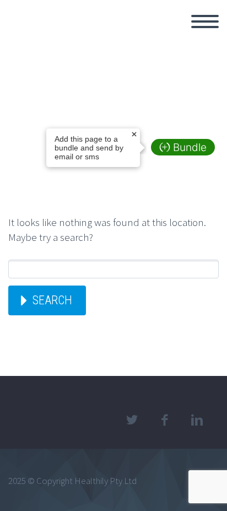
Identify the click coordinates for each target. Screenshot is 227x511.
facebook (164, 420)
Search (52, 300)
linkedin (196, 420)
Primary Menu (205, 21)
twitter (131, 420)
